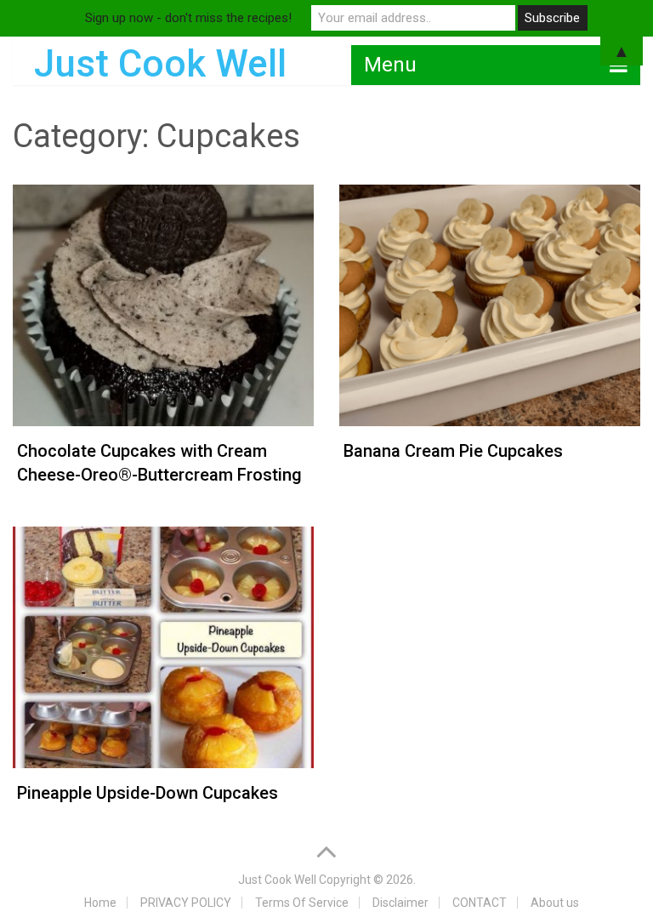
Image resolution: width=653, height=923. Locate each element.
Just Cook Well (277, 879)
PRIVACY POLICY (185, 902)
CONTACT (479, 902)
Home (100, 902)
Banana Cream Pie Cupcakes (453, 451)
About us (555, 902)
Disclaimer (400, 902)
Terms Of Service (302, 902)
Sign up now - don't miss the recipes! (188, 18)
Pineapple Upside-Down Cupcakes (147, 793)
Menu (390, 65)
